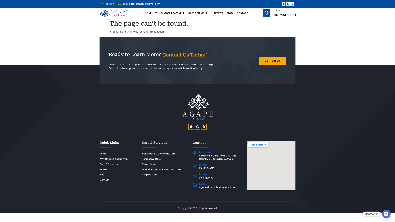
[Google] (288, 4)
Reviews (218, 13)
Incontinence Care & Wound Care (161, 169)
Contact (242, 13)
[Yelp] (292, 4)
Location (205, 152)
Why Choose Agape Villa (169, 13)
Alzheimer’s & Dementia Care (159, 153)
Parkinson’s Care (151, 158)
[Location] (195, 153)
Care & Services (197, 13)
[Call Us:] (266, 13)
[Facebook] (283, 4)
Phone (203, 164)
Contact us (272, 61)
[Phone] (195, 166)
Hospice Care (150, 174)
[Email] (195, 185)
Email (203, 183)
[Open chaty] (386, 214)
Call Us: (277, 10)
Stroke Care (149, 164)
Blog (230, 13)
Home (148, 13)
